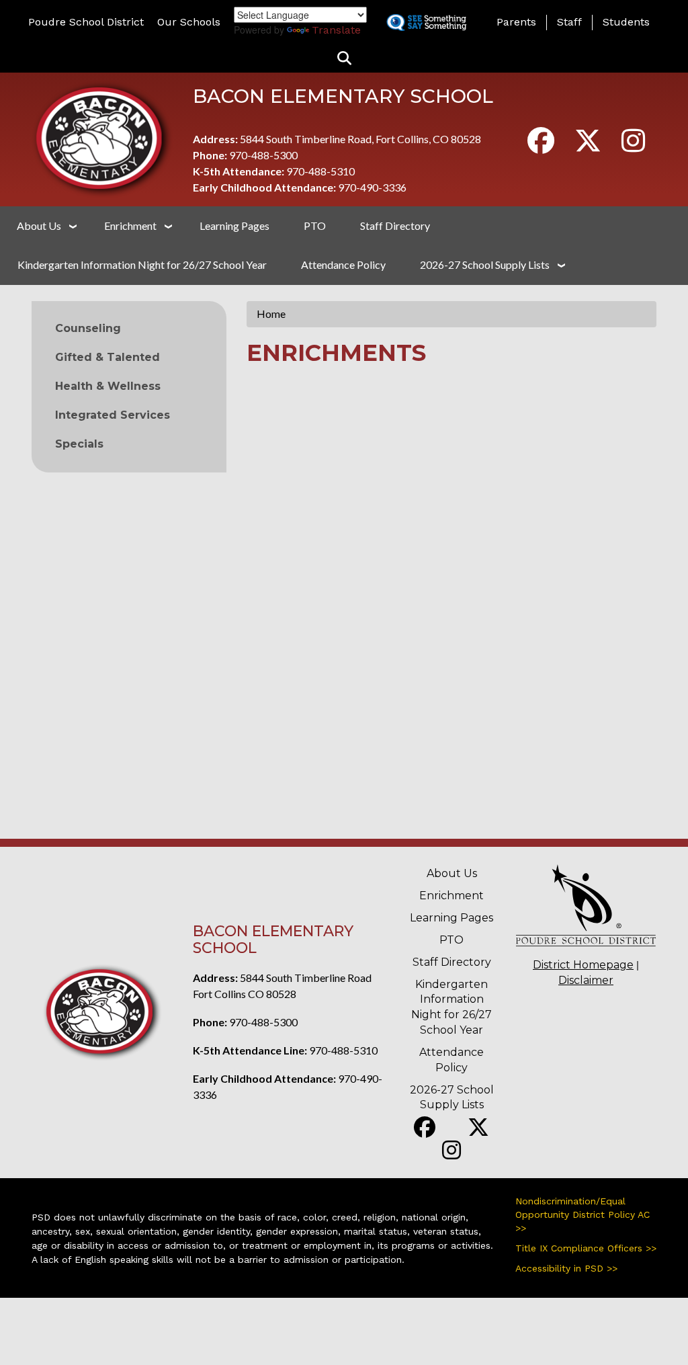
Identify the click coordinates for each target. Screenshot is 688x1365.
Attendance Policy (343, 264)
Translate (336, 30)
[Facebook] (540, 146)
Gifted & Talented (107, 357)
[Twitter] (587, 146)
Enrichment (130, 225)
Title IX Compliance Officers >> (585, 1248)
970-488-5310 (320, 171)
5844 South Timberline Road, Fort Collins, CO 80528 (360, 138)
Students (626, 21)
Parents (516, 21)
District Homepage (583, 964)
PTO (315, 225)
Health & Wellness (108, 386)
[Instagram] (633, 146)
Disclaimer (585, 980)
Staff (569, 21)
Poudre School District (86, 21)
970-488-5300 (263, 155)
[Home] (102, 137)
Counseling (88, 328)
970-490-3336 (372, 187)
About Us (39, 225)
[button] (344, 59)
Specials (79, 444)
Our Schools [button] (188, 21)
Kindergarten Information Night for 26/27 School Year (142, 264)
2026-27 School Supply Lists (485, 264)
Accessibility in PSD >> (566, 1268)
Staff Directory (395, 225)
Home (271, 313)
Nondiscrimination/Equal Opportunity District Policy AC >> (582, 1214)
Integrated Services (112, 415)
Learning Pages (234, 225)
